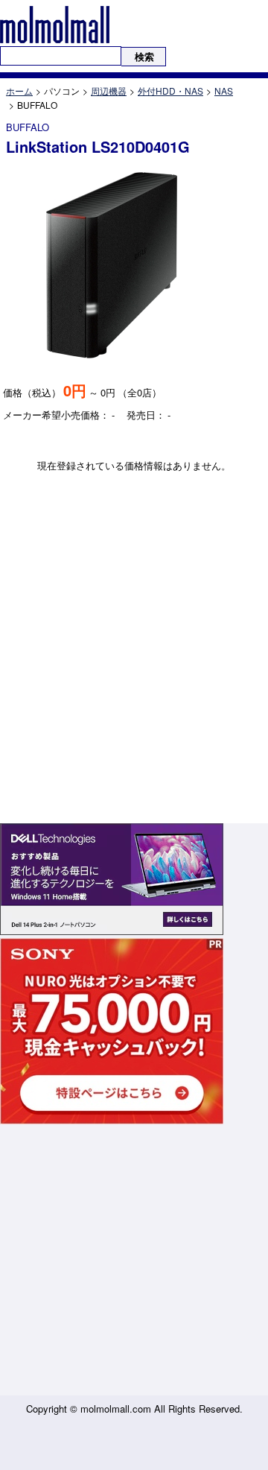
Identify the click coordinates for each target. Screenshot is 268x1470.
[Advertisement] (134, 1261)
